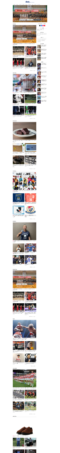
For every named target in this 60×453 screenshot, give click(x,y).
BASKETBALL (43, 40)
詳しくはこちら (38, 30)
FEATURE (39, 41)
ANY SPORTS (15, 368)
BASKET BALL (15, 269)
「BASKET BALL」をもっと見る (32, 316)
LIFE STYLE (14, 416)
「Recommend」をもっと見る (32, 168)
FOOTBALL (39, 40)
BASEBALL (14, 221)
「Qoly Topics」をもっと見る (32, 118)
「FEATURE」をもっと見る (32, 70)
